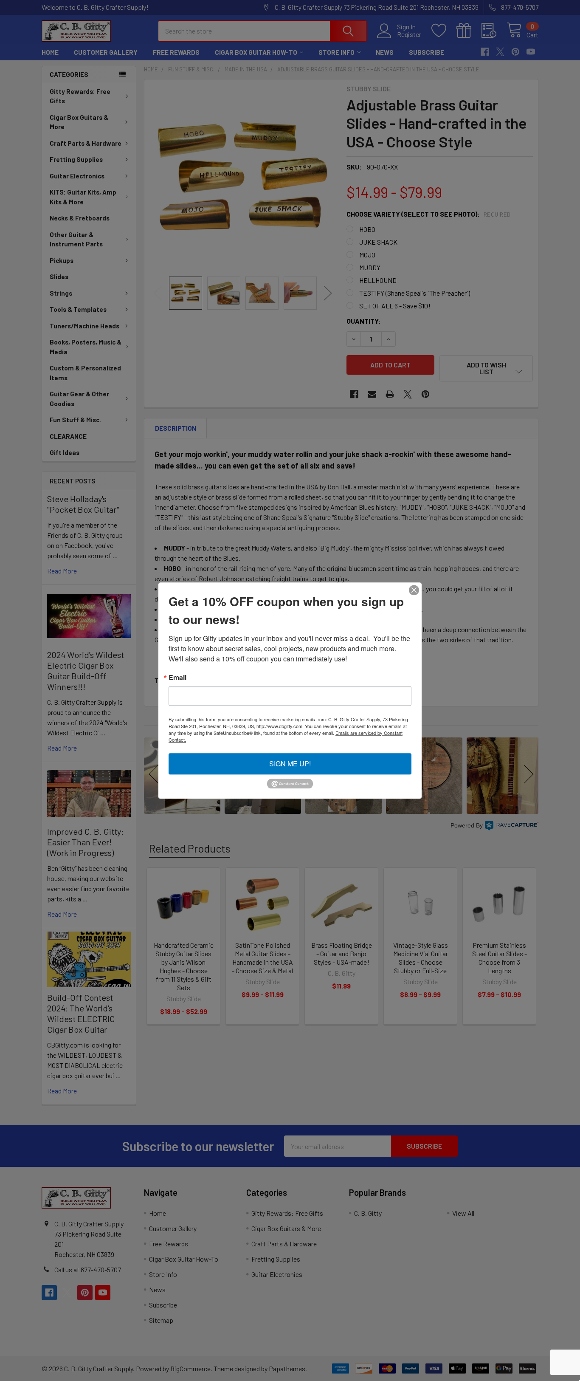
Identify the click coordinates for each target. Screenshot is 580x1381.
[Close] (414, 590)
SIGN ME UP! (290, 763)
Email (177, 677)
